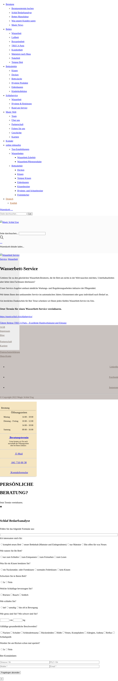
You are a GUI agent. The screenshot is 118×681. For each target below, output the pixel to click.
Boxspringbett (18, 41)
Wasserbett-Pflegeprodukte (29, 161)
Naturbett (16, 58)
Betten (9, 29)
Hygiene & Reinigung (22, 103)
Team (14, 116)
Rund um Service (19, 108)
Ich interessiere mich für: (11, 538)
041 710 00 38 (19, 462)
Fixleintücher (23, 195)
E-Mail (19, 453)
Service (3, 259)
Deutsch (9, 199)
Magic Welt (11, 112)
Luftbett (15, 37)
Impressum (5, 331)
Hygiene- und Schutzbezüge (30, 190)
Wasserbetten (17, 153)
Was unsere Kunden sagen (24, 21)
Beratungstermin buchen (23, 8)
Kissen (15, 70)
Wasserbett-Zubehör (26, 157)
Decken (15, 75)
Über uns (16, 120)
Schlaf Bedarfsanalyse (22, 12)
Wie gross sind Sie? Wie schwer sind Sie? (19, 614)
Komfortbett (17, 50)
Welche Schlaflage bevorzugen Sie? (16, 588)
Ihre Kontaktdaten (8, 656)
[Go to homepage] (9, 222)
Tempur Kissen (24, 178)
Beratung (10, 4)
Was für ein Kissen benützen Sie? (15, 563)
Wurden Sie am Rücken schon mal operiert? (20, 643)
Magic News (17, 25)
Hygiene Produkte (20, 83)
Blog (2, 335)
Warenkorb (6, 209)
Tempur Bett (17, 62)
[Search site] (1, 238)
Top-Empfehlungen (20, 149)
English (13, 203)
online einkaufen (13, 145)
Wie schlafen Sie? (8, 601)
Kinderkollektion (19, 91)
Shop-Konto (5, 356)
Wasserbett (16, 33)
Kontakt (9, 141)
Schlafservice (12, 95)
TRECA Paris (18, 45)
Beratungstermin (18, 437)
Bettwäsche (17, 79)
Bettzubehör (11, 66)
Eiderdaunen (17, 87)
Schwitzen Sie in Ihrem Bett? (13, 576)
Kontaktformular (19, 472)
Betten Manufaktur (20, 16)
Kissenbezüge (23, 186)
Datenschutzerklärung (10, 352)
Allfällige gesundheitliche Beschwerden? (18, 626)
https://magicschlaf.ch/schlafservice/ (16, 316)
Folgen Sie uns (18, 128)
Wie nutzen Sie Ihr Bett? (11, 551)
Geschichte (17, 132)
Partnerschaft (17, 124)
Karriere (15, 137)
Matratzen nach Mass (21, 54)
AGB (2, 327)
